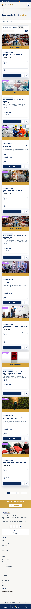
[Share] (26, 75)
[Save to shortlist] (22, 75)
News (3, 582)
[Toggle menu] (28, 4)
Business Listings (5, 543)
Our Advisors (4, 575)
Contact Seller (12, 75)
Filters (21, 27)
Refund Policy (15, 602)
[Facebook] (2, 1)
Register (22, 1)
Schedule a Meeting (6, 548)
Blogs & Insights (5, 580)
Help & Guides (5, 550)
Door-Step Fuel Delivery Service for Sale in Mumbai (15, 100)
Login (28, 1)
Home (3, 10)
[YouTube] (8, 1)
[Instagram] (4, 1)
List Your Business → (15, 505)
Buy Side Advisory (6, 559)
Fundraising (4, 564)
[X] (14, 526)
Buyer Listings (5, 545)
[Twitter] (6, 1)
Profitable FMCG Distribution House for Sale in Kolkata (14, 236)
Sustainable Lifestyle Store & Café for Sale (14, 191)
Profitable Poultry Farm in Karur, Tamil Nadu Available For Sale (14, 417)
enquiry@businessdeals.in (7, 591)
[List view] (26, 31)
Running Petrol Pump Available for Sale (14, 462)
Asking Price (6, 69)
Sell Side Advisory (6, 556)
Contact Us (4, 585)
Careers (3, 578)
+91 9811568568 (5, 594)
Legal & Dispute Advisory (7, 566)
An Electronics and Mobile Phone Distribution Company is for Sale (12, 55)
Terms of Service (22, 602)
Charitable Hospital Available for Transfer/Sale (12, 281)
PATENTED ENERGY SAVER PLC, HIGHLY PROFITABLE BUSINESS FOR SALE (13, 372)
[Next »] (25, 493)
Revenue (5, 62)
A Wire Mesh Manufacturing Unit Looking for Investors (15, 145)
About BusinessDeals (6, 573)
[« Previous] (5, 493)
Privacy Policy (8, 602)
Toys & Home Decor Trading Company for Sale (15, 327)
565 (22, 493)
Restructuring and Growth (7, 561)
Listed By (6, 111)
